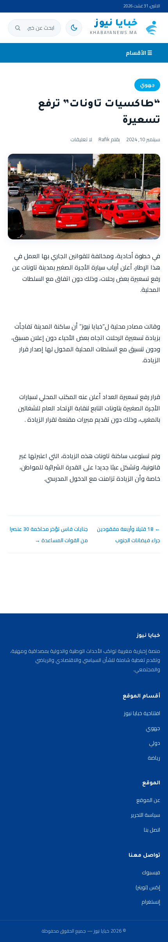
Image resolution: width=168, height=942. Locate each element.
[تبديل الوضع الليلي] (74, 28)
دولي (154, 743)
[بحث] (17, 28)
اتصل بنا (152, 830)
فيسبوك (151, 872)
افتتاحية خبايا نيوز (142, 713)
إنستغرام (150, 902)
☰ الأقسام (139, 53)
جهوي (147, 84)
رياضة (154, 758)
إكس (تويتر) (148, 887)
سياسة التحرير (145, 815)
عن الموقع (148, 800)
